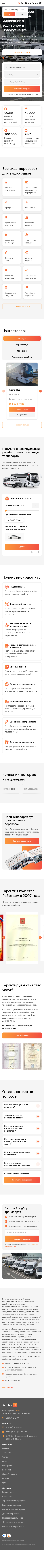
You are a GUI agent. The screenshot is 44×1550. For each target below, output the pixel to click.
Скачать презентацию (22, 841)
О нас (4, 1461)
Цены (4, 1482)
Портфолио (7, 1465)
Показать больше (22, 425)
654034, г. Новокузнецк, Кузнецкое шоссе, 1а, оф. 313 (21, 1437)
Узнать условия (22, 409)
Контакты (6, 1469)
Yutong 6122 (14, 390)
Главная (5, 1448)
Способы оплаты (9, 1474)
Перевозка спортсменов (13, 1526)
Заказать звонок (22, 1035)
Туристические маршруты (13, 1500)
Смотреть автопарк (22, 52)
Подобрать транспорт (22, 1239)
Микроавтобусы (22, 344)
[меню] (3, 3)
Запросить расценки (22, 89)
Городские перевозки (11, 1505)
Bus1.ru (16, 1411)
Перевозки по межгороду (13, 1509)
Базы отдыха (7, 1496)
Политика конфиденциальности (13, 1541)
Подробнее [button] (22, 415)
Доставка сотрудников (12, 1522)
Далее (22, 546)
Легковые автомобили (22, 357)
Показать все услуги (22, 306)
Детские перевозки (10, 1513)
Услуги (5, 1457)
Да (9, 14)
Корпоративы (8, 1492)
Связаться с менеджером (22, 1180)
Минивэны (22, 351)
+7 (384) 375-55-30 (31, 3)
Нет (21, 14)
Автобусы (22, 338)
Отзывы (5, 1478)
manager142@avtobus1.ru (17, 1431)
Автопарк (6, 1452)
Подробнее (7, 1387)
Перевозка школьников (12, 1518)
